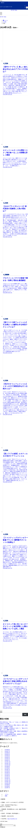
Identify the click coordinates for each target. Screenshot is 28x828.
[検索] (27, 7)
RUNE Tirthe (14, 10)
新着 (6, 795)
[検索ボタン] (1, 13)
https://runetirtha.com (12, 818)
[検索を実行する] (15, 825)
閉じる (3, 827)
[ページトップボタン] (1, 824)
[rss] (27, 6)
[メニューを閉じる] (1, 1)
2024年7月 (7, 787)
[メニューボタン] (1, 14)
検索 (1, 712)
